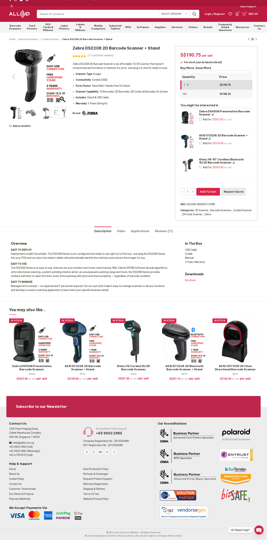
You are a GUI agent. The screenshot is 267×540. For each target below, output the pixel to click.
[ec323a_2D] (187, 141)
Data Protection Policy (95, 469)
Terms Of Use (91, 493)
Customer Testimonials (22, 488)
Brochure (190, 280)
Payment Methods (19, 498)
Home (12, 39)
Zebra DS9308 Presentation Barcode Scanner (32, 367)
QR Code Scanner (192, 214)
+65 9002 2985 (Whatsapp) (24, 451)
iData (133, 374)
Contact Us (15, 483)
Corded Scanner (50, 39)
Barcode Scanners (29, 39)
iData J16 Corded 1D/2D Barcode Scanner (133, 367)
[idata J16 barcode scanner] (187, 165)
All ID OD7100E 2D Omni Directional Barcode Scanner (235, 367)
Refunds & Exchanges (95, 473)
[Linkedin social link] (107, 452)
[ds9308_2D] (187, 117)
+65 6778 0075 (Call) (21, 455)
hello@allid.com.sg (23, 442)
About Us (14, 473)
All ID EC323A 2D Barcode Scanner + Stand (83, 367)
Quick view (51, 341)
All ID (82, 374)
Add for (217, 119)
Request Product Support (97, 478)
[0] (237, 13)
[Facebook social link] (86, 452)
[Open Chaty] (259, 530)
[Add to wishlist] (51, 324)
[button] (62, 76)
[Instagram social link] (93, 452)
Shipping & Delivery (94, 488)
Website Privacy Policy (96, 498)
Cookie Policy (16, 478)
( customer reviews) (101, 55)
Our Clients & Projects (21, 493)
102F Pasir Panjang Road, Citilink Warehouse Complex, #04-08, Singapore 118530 (25, 432)
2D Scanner (202, 210)
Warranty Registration (95, 483)
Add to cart (208, 191)
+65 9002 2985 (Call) (21, 446)
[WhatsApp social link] (12, 6)
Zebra (207, 214)
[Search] (194, 14)
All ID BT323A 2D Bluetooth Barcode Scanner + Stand (184, 367)
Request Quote (234, 191)
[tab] (102, 229)
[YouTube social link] (100, 452)
